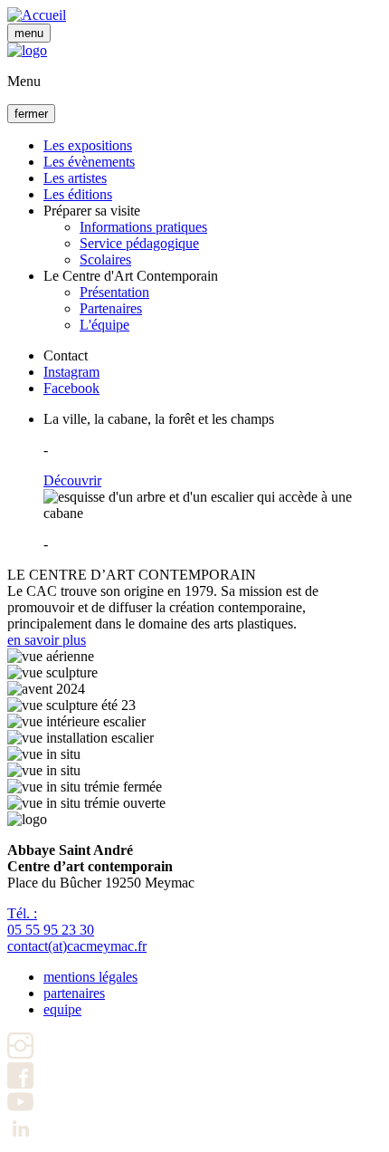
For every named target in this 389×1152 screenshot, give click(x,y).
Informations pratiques (143, 227)
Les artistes (75, 178)
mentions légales (90, 976)
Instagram (71, 371)
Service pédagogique (139, 243)
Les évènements (89, 161)
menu (28, 33)
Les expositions (87, 145)
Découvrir (72, 480)
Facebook (71, 388)
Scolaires (105, 259)
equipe (62, 1009)
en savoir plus (46, 640)
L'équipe (104, 324)
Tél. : (50, 921)
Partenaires (111, 308)
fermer (31, 113)
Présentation (114, 292)
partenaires (74, 993)
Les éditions (77, 194)
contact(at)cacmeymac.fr (77, 946)
